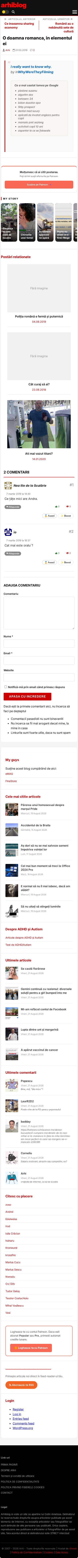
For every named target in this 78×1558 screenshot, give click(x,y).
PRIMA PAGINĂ (9, 1464)
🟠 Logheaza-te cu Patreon (31, 1347)
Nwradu (10, 1276)
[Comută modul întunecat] (5, 12)
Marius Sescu (13, 1269)
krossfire (10, 1255)
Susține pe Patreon (37, 184)
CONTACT (7, 1492)
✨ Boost (66, 515)
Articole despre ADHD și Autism (24, 937)
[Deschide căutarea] (13, 11)
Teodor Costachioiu (16, 1298)
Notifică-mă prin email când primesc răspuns (36, 687)
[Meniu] (74, 12)
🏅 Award (49, 515)
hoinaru (9, 1240)
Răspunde (14, 506)
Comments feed (23, 1423)
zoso (8, 1204)
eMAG (9, 773)
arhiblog (13, 5)
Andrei (9, 1211)
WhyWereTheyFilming (35, 72)
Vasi (7, 1312)
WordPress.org (23, 1428)
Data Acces (62, 1552)
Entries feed (21, 1418)
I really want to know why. (31, 67)
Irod (7, 1226)
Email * (8, 653)
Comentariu (11, 593)
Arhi (7, 50)
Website (9, 670)
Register (18, 1409)
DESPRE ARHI (8, 1470)
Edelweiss (11, 1219)
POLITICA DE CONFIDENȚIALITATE (20, 1481)
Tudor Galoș (12, 1291)
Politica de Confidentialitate (26, 1552)
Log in (17, 1414)
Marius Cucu (12, 1262)
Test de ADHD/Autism (18, 944)
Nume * (8, 636)
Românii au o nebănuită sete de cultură (61, 27)
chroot (73, 1548)
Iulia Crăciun (12, 1233)
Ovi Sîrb (10, 1283)
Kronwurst (11, 1247)
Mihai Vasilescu (14, 1305)
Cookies (48, 1552)
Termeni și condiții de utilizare (17, 1475)
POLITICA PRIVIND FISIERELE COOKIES (22, 1487)
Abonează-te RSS (22, 1384)
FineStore (11, 781)
